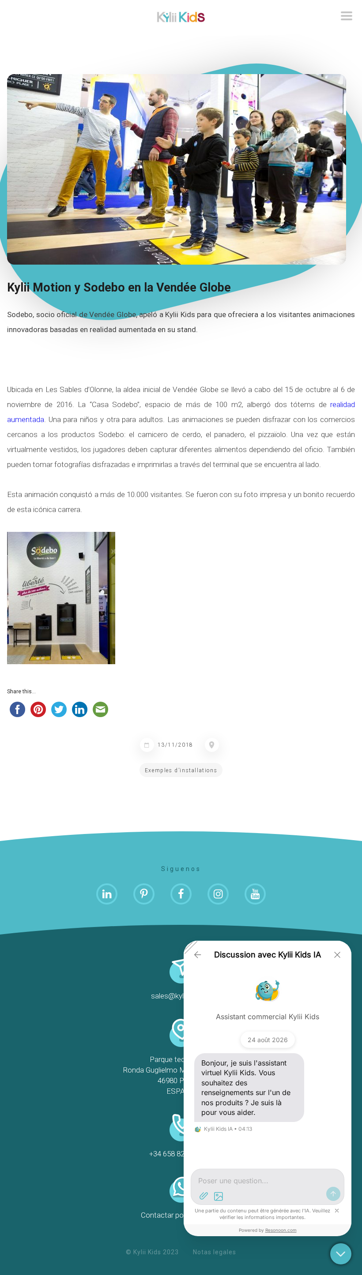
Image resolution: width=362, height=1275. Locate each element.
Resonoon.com (281, 1230)
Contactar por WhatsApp (181, 1215)
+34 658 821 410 (181, 1153)
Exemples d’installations (181, 770)
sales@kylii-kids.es (181, 995)
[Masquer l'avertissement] (337, 1211)
